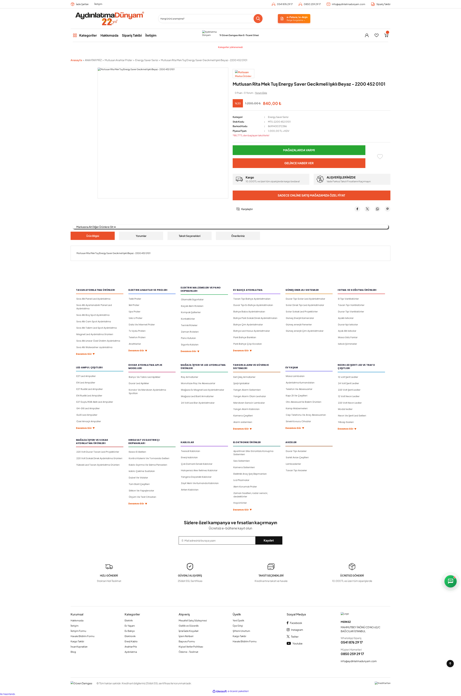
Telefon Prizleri (137, 337)
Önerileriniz (238, 235)
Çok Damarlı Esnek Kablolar (196, 463)
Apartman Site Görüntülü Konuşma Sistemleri (253, 453)
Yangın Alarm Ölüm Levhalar (249, 396)
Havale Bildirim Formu (82, 636)
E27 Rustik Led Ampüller (89, 389)
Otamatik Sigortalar (192, 299)
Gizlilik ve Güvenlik (189, 625)
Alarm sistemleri (242, 422)
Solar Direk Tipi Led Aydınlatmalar (305, 305)
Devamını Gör (85, 353)
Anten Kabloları (189, 489)
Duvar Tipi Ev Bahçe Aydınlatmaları (253, 305)
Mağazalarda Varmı (299, 150)
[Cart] (386, 35)
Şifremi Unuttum (241, 630)
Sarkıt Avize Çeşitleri (297, 457)
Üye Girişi (238, 625)
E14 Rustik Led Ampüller (89, 395)
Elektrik (129, 620)
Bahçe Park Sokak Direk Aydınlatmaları (255, 318)
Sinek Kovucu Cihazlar (298, 421)
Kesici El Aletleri (137, 451)
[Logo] (109, 18)
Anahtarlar (135, 343)
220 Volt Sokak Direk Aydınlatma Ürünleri (99, 458)
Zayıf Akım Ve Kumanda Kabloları (200, 483)
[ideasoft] (219, 691)
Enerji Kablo (131, 641)
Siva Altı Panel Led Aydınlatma (93, 298)
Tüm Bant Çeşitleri (139, 484)
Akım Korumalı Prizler (245, 486)
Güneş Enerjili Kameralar (300, 318)
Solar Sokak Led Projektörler (302, 311)
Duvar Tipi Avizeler (296, 451)
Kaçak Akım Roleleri (192, 306)
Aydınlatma (131, 651)
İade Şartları (82, 4)
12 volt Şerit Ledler (348, 377)
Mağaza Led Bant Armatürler (197, 396)
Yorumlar (141, 235)
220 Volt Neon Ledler (350, 402)
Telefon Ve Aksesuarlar (299, 389)
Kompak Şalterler (191, 312)
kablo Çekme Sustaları (142, 471)
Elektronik (130, 636)
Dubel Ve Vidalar (138, 477)
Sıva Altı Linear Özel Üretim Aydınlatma (98, 340)
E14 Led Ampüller (85, 382)
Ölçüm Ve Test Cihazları (142, 496)
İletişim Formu (78, 630)
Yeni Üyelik (238, 620)
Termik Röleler (189, 325)
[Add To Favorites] (380, 156)
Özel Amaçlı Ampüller (88, 421)
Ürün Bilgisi (92, 235)
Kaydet (269, 540)
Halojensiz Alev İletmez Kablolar (199, 470)
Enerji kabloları (189, 457)
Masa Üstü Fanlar (348, 337)
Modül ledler (345, 409)
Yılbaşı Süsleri (346, 422)
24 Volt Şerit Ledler (348, 383)
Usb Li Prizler (135, 318)
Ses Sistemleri (241, 460)
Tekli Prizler (135, 298)
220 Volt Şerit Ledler (349, 389)
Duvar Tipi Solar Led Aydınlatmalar (305, 298)
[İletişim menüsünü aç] (450, 581)
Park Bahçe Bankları (244, 337)
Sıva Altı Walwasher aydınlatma (94, 347)
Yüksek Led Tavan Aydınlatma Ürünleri (98, 464)
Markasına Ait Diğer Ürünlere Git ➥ (96, 226)
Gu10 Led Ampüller (86, 414)
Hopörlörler (240, 502)
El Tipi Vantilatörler (348, 298)
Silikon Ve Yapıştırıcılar (141, 490)
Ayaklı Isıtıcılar (346, 318)
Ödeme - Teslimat (188, 651)
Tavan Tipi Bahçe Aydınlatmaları (251, 298)
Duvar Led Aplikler (139, 383)
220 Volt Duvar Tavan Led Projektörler (97, 451)
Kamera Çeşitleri (243, 415)
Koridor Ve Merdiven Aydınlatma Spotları (147, 391)
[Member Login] (367, 35)
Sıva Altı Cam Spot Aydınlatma (93, 321)
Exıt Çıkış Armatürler (244, 377)
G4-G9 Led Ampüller (88, 408)
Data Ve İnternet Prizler (142, 324)
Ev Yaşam (130, 625)
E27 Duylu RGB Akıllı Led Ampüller (94, 401)
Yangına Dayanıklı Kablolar (196, 476)
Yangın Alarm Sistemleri (247, 389)
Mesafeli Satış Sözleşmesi (193, 620)
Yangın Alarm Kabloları (246, 409)
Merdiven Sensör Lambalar (249, 402)
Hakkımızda (77, 620)
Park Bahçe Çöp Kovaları (247, 343)
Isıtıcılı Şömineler (347, 343)
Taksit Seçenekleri (189, 235)
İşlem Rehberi (186, 636)
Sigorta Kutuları (189, 344)
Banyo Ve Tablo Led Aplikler (144, 377)
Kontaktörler (188, 318)
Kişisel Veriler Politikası (191, 646)
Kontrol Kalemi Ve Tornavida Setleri (149, 458)
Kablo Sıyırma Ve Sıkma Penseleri (148, 464)
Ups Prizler (134, 311)
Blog (73, 651)
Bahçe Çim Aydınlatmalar (248, 324)
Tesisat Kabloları (190, 451)
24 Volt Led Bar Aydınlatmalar (198, 402)
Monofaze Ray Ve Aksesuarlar (198, 383)
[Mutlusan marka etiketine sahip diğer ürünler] (243, 73)
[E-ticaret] (238, 691)
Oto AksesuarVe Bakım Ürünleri (303, 401)
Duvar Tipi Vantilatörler (351, 311)
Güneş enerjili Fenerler (299, 324)
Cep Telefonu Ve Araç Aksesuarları (306, 414)
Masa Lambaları (295, 376)
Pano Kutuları (188, 338)
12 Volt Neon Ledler (349, 396)
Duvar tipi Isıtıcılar (348, 324)
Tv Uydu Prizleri (137, 330)
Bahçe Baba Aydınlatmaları (249, 311)
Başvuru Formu (187, 641)
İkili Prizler (134, 305)
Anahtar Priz (131, 646)
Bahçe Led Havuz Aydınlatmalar (251, 330)
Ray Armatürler (189, 377)
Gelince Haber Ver (299, 163)
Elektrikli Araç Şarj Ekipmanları (250, 473)
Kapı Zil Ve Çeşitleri (296, 395)
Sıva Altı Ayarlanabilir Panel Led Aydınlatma (94, 307)
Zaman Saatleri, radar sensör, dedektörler (250, 495)
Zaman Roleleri (190, 331)
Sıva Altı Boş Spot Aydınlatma (92, 315)
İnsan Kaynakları (79, 646)
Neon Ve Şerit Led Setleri (352, 415)
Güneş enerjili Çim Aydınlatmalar (305, 330)
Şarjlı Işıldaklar (241, 383)
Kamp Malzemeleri (297, 408)
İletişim (98, 4)
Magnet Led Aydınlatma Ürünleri (94, 334)
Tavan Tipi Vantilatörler (351, 305)
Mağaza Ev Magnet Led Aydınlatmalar (202, 389)
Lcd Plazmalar (241, 480)
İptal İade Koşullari (188, 630)
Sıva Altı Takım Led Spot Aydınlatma (96, 327)
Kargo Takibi (77, 641)
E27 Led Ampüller (86, 376)
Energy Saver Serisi (278, 117)
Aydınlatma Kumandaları (300, 382)
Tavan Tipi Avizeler (296, 470)
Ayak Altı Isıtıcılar (347, 330)
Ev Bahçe (130, 630)
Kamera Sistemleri (244, 467)
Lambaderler (293, 463)
